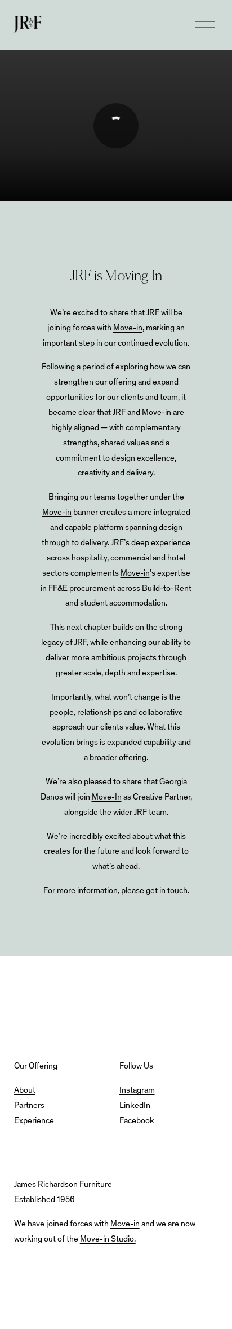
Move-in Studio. (108, 1239)
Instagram (137, 1091)
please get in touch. (155, 891)
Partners (29, 1106)
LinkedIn (134, 1106)
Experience (34, 1121)
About (24, 1091)
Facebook (136, 1121)
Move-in (127, 328)
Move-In (107, 797)
